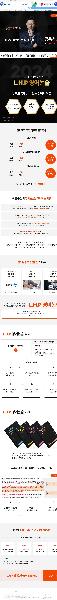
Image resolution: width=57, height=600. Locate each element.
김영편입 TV (11, 0)
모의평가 (8, 10)
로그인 (41, 0)
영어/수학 (11, 7)
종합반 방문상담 (20, 10)
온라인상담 (15, 10)
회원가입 (43, 0)
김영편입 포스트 (10, 0)
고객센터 (52, 0)
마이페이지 (49, 0)
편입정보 (5, 10)
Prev (39, 4)
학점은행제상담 (25, 10)
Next (52, 4)
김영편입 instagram (14, 0)
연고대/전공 (16, 7)
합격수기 (12, 10)
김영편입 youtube (15, 0)
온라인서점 (25, 7)
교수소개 (5, 7)
